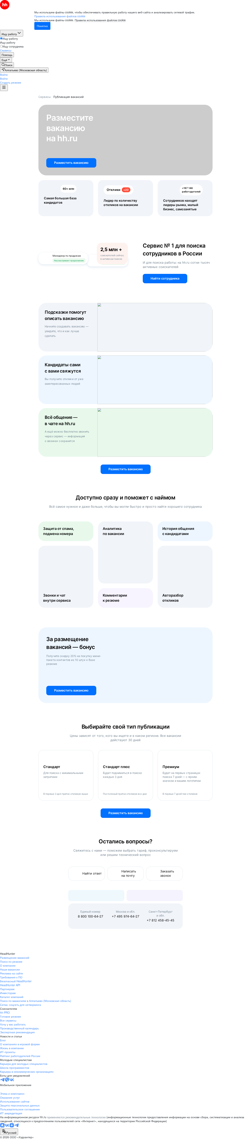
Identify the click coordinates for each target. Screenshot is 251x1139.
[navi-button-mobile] (4, 87)
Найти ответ (92, 873)
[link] (7, 64)
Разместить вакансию (71, 163)
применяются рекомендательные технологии (76, 1117)
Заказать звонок (167, 873)
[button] (4, 75)
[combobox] (9, 1131)
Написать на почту (128, 873)
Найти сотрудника (165, 278)
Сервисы (44, 96)
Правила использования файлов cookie (100, 20)
